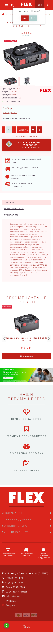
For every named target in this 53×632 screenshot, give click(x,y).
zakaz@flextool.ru (14, 596)
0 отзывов (25, 35)
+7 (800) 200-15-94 (14, 582)
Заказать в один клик (28, 136)
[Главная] (3, 14)
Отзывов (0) (11, 215)
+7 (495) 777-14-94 (14, 578)
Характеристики (14, 208)
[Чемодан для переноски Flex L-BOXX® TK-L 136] (26, 56)
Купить (24, 130)
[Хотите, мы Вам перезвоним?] (6, 625)
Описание (10, 202)
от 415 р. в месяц (30, 145)
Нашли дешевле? (10, 113)
